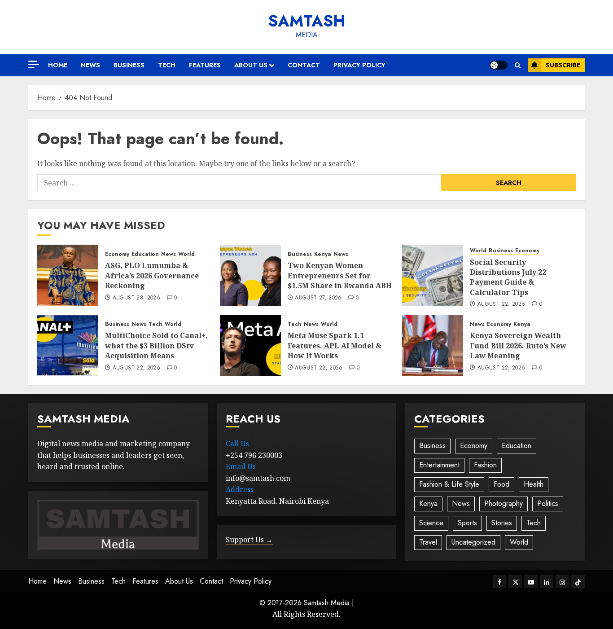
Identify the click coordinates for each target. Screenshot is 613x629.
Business (129, 65)
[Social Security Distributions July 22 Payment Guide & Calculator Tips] (432, 275)
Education (145, 254)
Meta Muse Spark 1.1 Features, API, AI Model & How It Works (334, 345)
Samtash (307, 21)
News (90, 65)
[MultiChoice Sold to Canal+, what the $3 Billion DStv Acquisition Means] (67, 345)
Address (240, 489)
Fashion (485, 465)
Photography (503, 503)
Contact (304, 65)
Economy (117, 254)
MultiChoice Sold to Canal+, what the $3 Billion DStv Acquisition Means (156, 345)
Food (501, 484)
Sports (467, 523)
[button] (517, 65)
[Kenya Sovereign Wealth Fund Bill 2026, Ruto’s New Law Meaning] (432, 345)
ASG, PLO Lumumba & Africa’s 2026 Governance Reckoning (152, 275)
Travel (428, 542)
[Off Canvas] (33, 64)
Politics (547, 503)
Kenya (322, 254)
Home (57, 65)
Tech (166, 65)
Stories (501, 523)
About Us (250, 65)
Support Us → (249, 540)
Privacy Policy (359, 65)
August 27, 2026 (318, 298)
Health (533, 484)
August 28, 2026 (136, 298)
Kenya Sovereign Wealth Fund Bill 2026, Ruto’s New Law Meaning (518, 345)
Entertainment (439, 465)
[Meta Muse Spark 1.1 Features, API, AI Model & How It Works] (250, 345)
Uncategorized (473, 542)
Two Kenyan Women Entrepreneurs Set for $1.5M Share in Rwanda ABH (340, 275)
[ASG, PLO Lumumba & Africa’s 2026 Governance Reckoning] (67, 275)
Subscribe (563, 65)
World (186, 254)
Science (431, 523)
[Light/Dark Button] (499, 65)
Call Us (237, 444)
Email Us (241, 466)
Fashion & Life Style (449, 484)
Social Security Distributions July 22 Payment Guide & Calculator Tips (508, 277)
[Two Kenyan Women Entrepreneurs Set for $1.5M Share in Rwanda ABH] (250, 275)
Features (205, 65)
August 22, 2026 (501, 304)
